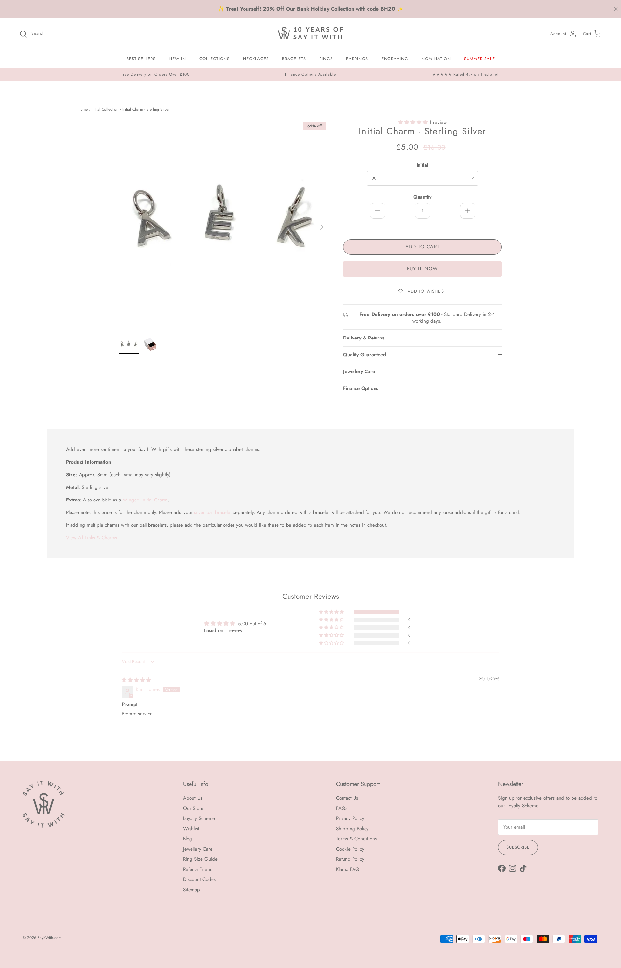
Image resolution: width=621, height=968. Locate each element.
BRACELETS (294, 59)
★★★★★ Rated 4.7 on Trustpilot (465, 74)
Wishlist (191, 828)
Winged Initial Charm (145, 499)
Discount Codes (199, 879)
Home (83, 109)
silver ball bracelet (213, 512)
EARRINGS (357, 59)
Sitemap (191, 889)
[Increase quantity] (467, 211)
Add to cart (422, 246)
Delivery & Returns (363, 337)
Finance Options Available (310, 74)
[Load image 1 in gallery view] (224, 223)
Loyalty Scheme (199, 818)
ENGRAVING (394, 59)
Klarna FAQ (347, 869)
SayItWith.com (49, 938)
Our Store (193, 808)
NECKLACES (256, 59)
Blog (187, 838)
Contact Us (347, 797)
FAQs (341, 808)
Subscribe (518, 847)
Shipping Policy (352, 828)
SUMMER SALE (479, 59)
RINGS (326, 59)
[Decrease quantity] (377, 211)
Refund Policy (350, 859)
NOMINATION (436, 59)
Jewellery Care (359, 371)
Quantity (422, 197)
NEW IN (177, 59)
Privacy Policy (350, 818)
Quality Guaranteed (364, 354)
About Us (192, 797)
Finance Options (360, 388)
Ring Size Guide (200, 859)
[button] (413, 122)
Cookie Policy (350, 849)
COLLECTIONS (214, 59)
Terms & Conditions (356, 838)
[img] (136, 679)
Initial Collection (105, 109)
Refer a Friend (198, 869)
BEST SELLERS (141, 59)
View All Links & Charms (91, 537)
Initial (422, 165)
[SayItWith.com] (310, 34)
